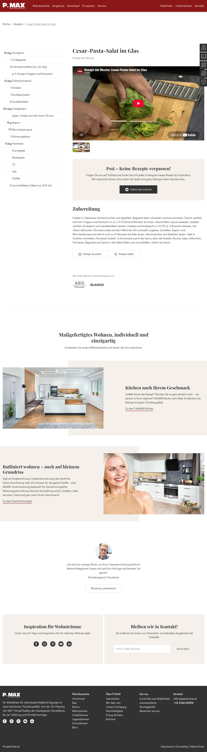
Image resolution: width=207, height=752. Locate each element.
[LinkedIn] (69, 643)
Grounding (182, 746)
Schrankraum (80, 723)
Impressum (167, 746)
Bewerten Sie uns (150, 711)
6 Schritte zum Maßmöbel (155, 699)
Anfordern (183, 649)
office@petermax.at (185, 699)
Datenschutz (197, 746)
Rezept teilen (126, 254)
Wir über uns (113, 703)
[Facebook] (36, 643)
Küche (75, 707)
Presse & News (114, 715)
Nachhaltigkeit (114, 711)
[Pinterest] (52, 643)
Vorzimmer (78, 699)
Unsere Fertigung (116, 707)
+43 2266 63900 (183, 703)
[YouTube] (61, 643)
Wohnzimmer (80, 711)
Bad (74, 703)
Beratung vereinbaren (103, 588)
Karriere (110, 719)
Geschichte (112, 699)
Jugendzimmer (80, 719)
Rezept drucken (92, 254)
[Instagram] (44, 643)
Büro (75, 727)
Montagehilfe (147, 707)
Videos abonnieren (141, 189)
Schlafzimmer (80, 715)
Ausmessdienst (148, 703)
